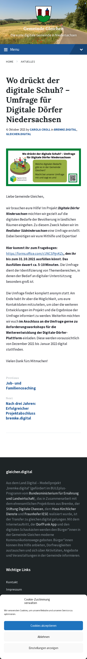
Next (9, 398)
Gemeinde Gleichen (43, 28)
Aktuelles (28, 61)
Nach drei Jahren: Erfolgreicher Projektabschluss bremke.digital (21, 411)
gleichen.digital (18, 134)
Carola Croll (40, 129)
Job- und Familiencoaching (21, 385)
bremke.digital (65, 129)
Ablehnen (44, 637)
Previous (12, 378)
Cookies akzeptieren (43, 626)
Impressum (14, 589)
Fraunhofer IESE (36, 514)
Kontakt (12, 582)
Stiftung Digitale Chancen (24, 509)
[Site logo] (43, 21)
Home (9, 61)
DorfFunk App (46, 524)
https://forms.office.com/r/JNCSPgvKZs (34, 253)
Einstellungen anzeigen (43, 648)
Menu (14, 49)
